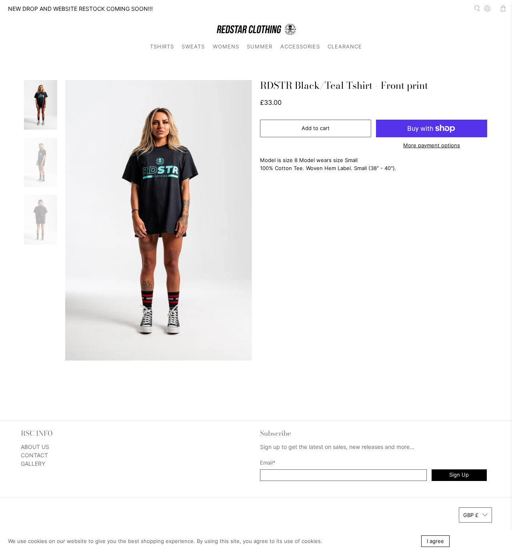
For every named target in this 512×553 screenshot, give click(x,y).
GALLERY (33, 463)
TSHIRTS (162, 46)
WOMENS (226, 46)
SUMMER (259, 46)
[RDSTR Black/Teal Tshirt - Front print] (158, 220)
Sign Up (459, 474)
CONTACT (34, 455)
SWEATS (193, 46)
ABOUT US (35, 446)
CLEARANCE (345, 46)
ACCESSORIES (300, 46)
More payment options (431, 145)
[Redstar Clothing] (256, 29)
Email (268, 462)
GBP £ (470, 515)
